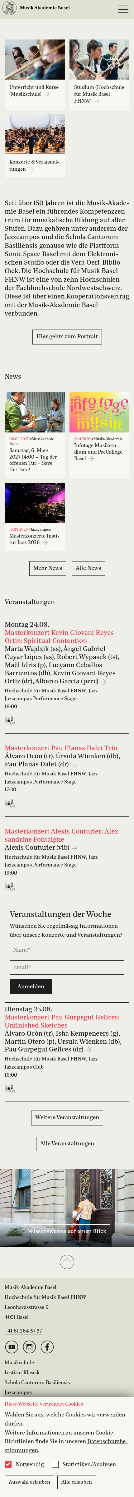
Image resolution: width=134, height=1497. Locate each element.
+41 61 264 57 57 (23, 1331)
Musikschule (19, 1363)
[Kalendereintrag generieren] (11, 720)
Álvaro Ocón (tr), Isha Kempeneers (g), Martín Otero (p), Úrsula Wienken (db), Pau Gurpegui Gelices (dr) (63, 1042)
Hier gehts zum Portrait (67, 337)
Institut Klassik (22, 1372)
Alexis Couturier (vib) (38, 848)
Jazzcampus (18, 1392)
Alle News (88, 568)
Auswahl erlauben (29, 1482)
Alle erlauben (76, 1482)
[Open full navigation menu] (123, 9)
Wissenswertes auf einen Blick (67, 1231)
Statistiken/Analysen (89, 1464)
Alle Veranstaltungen (67, 1144)
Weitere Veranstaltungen (67, 1117)
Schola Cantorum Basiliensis (37, 1382)
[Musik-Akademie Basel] (36, 9)
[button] (67, 1262)
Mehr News (47, 568)
